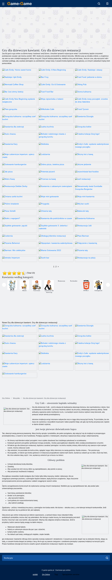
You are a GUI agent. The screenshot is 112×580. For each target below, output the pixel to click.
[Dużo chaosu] (19, 136)
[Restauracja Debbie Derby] (19, 189)
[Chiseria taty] (56, 212)
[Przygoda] (56, 205)
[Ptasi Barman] (92, 237)
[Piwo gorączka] (19, 110)
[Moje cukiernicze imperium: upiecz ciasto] (19, 157)
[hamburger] (3, 3)
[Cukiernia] (19, 237)
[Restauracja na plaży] (92, 259)
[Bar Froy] (56, 78)
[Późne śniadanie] (19, 205)
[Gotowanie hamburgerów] (19, 166)
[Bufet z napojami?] (19, 220)
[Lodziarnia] (56, 157)
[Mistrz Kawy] (19, 180)
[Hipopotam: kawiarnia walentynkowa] (56, 244)
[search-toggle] (99, 3)
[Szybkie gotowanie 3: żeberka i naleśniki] (56, 228)
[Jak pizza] (19, 173)
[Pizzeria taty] (92, 252)
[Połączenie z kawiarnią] (92, 244)
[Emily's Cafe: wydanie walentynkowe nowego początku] (92, 146)
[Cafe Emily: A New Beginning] (56, 71)
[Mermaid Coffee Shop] (19, 86)
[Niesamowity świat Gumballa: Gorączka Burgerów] (92, 189)
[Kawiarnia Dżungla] (92, 119)
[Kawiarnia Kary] (19, 146)
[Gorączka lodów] (92, 128)
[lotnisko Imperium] (19, 259)
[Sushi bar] (56, 259)
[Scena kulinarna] (92, 93)
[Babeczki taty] (92, 212)
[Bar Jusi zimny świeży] (19, 93)
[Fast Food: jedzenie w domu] (92, 78)
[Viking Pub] (92, 86)
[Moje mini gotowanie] (56, 198)
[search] (107, 558)
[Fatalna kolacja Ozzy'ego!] (92, 136)
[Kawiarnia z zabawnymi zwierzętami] (56, 189)
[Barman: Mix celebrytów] (19, 252)
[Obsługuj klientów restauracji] (56, 237)
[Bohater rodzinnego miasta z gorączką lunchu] (56, 136)
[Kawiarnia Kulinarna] (92, 220)
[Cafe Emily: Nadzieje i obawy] (92, 71)
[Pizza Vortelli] (19, 212)
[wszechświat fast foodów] (92, 173)
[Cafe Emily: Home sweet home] (19, 71)
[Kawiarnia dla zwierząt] (19, 128)
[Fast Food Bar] (56, 93)
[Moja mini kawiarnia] (92, 198)
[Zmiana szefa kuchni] (19, 198)
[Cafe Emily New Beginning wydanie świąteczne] (19, 101)
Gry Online (46, 574)
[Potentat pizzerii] (56, 173)
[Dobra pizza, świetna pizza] (56, 166)
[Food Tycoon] (92, 110)
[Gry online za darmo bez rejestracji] (19, 3)
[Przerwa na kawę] (56, 180)
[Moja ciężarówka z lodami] (56, 101)
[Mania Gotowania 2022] (56, 252)
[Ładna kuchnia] (56, 128)
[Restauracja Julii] (92, 228)
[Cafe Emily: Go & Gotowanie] (56, 86)
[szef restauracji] (92, 180)
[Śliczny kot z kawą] (92, 157)
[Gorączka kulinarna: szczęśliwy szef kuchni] (19, 119)
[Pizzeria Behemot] (19, 244)
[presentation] (4, 285)
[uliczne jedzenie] (92, 166)
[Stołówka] (56, 146)
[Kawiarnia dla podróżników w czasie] (56, 220)
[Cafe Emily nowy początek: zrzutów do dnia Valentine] (92, 101)
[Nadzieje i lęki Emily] (19, 78)
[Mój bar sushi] (92, 205)
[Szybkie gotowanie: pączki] (19, 228)
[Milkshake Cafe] (56, 110)
